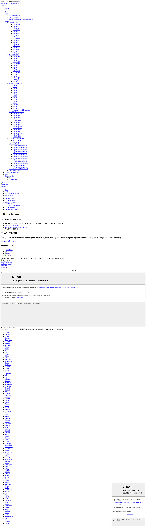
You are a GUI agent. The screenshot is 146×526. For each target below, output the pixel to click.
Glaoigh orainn (9, 176)
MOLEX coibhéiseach (16, 83)
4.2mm (15, 101)
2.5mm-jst (16, 65)
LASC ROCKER (14, 170)
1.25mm (15, 85)
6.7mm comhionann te (20, 167)
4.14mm (15, 99)
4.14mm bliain (17, 128)
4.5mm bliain (17, 131)
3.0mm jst (16, 67)
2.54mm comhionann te (20, 149)
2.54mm (15, 92)
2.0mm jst (16, 60)
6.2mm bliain (17, 135)
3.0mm (15, 94)
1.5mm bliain (17, 115)
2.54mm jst (16, 62)
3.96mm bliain (17, 126)
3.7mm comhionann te (20, 154)
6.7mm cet (16, 51)
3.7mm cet (16, 35)
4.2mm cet (16, 40)
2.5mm (15, 90)
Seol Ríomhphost (6, 262)
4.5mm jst (16, 76)
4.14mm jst (16, 72)
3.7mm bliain (17, 124)
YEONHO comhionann (16, 112)
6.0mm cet (16, 47)
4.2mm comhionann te (20, 160)
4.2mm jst (16, 74)
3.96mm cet (16, 37)
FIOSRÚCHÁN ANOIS (8, 241)
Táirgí (7, 21)
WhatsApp (4, 265)
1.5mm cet (16, 26)
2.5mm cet (16, 31)
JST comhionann (14, 55)
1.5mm (15, 87)
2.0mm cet (16, 28)
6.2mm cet (16, 49)
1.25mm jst (16, 56)
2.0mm (15, 88)
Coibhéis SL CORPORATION (18, 169)
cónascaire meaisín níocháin (21, 110)
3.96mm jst (16, 71)
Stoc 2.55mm (17, 140)
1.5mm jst (16, 58)
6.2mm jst (16, 80)
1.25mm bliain (17, 113)
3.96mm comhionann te (20, 156)
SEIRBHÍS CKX (14, 179)
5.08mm (15, 104)
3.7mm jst (16, 69)
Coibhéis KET (13, 22)
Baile (6, 12)
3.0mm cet (16, 33)
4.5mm (15, 103)
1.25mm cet (16, 24)
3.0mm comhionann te (20, 153)
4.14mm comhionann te (20, 158)
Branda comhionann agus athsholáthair (21, 19)
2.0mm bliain (17, 117)
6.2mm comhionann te (20, 165)
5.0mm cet (16, 44)
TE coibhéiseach (14, 144)
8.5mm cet (16, 53)
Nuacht (7, 174)
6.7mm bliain (17, 137)
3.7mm (15, 96)
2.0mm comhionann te (20, 147)
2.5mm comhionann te (20, 151)
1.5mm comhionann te (20, 146)
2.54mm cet (16, 30)
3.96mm (15, 97)
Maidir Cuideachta (14, 15)
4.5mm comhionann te (20, 162)
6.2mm (15, 106)
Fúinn (6, 14)
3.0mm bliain (17, 122)
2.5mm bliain (17, 121)
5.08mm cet (16, 46)
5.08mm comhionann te (20, 163)
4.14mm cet (16, 39)
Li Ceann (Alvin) (6, 264)
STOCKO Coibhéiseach (16, 138)
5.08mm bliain (17, 133)
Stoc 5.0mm (16, 142)
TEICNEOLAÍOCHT (12, 172)
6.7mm (15, 108)
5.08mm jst (16, 78)
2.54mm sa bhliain (18, 119)
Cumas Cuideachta (15, 17)
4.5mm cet (16, 42)
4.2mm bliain (17, 129)
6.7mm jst (16, 81)
